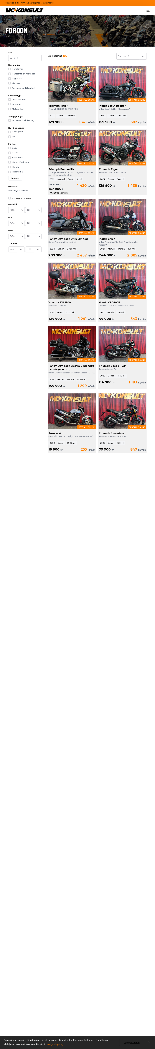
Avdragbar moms (21, 198)
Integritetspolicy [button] (55, 1044)
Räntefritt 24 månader (23, 74)
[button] (22, 210)
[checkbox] (9, 69)
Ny (13, 136)
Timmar (12, 243)
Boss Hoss (17, 157)
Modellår (13, 204)
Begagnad (17, 131)
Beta (14, 148)
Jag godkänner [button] (132, 1042)
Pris (10, 217)
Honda (15, 167)
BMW (15, 152)
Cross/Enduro (19, 99)
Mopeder (16, 104)
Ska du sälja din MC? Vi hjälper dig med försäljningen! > (29, 3)
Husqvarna (17, 171)
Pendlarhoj (17, 69)
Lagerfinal (17, 78)
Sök (10, 52)
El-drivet (16, 83)
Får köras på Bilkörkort (23, 88)
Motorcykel (17, 109)
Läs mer (15, 178)
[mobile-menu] (147, 10)
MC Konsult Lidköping (23, 120)
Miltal (11, 230)
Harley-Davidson (20, 162)
